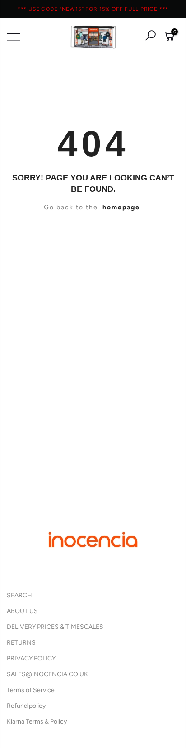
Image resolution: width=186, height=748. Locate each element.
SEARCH (19, 595)
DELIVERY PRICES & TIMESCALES (55, 627)
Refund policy (26, 706)
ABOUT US (22, 611)
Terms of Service (31, 690)
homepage (121, 207)
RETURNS (21, 642)
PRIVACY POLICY (31, 658)
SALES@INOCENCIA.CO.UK (47, 674)
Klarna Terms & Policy (37, 721)
